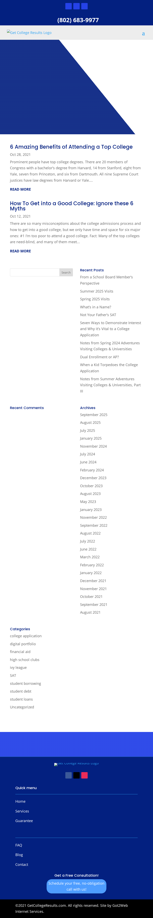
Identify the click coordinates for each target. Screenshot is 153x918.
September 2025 (93, 414)
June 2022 (88, 549)
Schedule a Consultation (41, 98)
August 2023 (90, 493)
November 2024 (93, 446)
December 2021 (93, 580)
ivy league (18, 667)
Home (20, 801)
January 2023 (91, 509)
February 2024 (92, 470)
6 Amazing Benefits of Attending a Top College (71, 146)
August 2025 (90, 422)
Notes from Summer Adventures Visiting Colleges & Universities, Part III (110, 384)
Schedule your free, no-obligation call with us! (76, 886)
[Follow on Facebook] (68, 6)
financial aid (20, 651)
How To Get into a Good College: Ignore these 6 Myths (71, 206)
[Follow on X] (76, 6)
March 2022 (90, 557)
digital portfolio (23, 643)
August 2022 (90, 533)
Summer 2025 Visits (96, 291)
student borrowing (25, 683)
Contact (21, 864)
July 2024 (87, 454)
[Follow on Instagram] (84, 6)
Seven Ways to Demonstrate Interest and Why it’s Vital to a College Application (110, 328)
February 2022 (92, 565)
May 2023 (88, 501)
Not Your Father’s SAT (98, 314)
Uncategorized (22, 707)
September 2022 (93, 525)
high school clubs (24, 659)
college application (26, 635)
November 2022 (93, 517)
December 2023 (93, 477)
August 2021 (90, 612)
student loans (21, 699)
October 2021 (91, 596)
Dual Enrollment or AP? (99, 356)
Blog (19, 854)
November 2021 (93, 588)
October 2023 (91, 485)
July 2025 (87, 430)
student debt (20, 691)
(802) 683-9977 (78, 20)
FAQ (18, 845)
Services (22, 811)
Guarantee (24, 820)
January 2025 (91, 438)
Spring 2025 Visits (95, 299)
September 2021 (93, 604)
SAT (13, 675)
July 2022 (87, 541)
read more (20, 189)
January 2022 (91, 572)
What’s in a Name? (95, 307)
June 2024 (88, 462)
